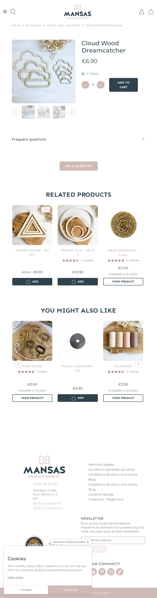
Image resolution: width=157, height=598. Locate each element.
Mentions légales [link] (101, 464)
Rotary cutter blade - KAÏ (78, 368)
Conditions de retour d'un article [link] (112, 474)
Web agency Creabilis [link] (96, 593)
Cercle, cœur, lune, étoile (63, 25)
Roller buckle (32, 366)
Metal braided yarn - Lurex (123, 252)
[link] (150, 11)
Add (34, 281)
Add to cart (123, 85)
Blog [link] (92, 479)
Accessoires (34, 25)
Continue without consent (69, 541)
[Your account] (141, 11)
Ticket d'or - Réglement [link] (106, 499)
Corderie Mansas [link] (101, 494)
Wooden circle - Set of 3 (77, 252)
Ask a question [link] (78, 166)
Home (16, 25)
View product (123, 281)
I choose (25, 589)
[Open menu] (5, 11)
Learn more (15, 577)
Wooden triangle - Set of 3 (32, 252)
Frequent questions (29, 139)
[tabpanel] (78, 159)
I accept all (70, 589)
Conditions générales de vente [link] (111, 469)
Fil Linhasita (123, 366)
